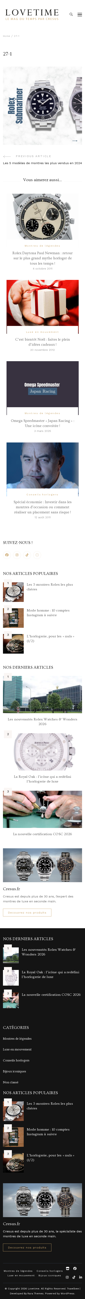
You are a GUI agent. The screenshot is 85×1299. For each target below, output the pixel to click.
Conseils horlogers (42, 494)
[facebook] (7, 555)
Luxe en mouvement (42, 331)
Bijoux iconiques (14, 1071)
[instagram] (17, 555)
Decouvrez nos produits (27, 912)
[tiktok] (27, 555)
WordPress (68, 1293)
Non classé (10, 1082)
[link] (37, 555)
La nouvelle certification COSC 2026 (42, 834)
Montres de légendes (42, 245)
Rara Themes (35, 1293)
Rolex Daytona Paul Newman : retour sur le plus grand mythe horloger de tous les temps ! (42, 258)
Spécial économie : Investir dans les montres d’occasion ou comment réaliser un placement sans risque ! (43, 507)
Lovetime (34, 1288)
